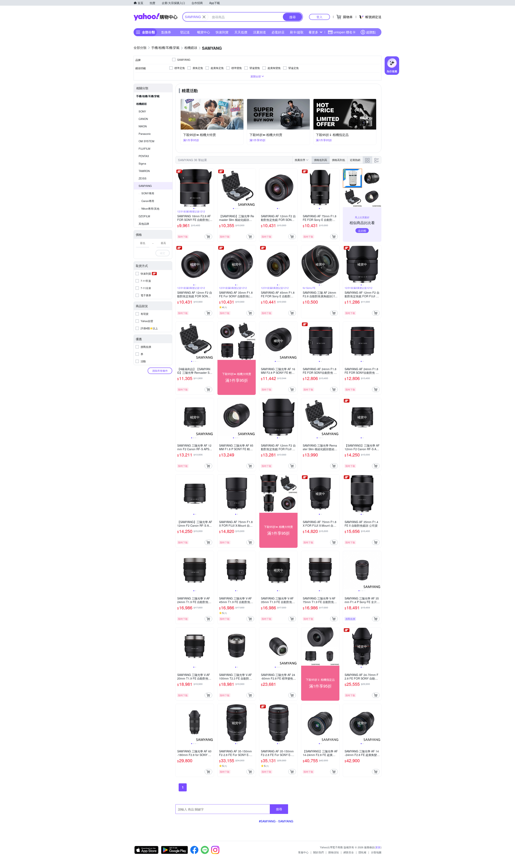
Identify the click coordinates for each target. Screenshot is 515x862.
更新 (378, 847)
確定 (162, 253)
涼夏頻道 (259, 32)
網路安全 (348, 852)
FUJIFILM (144, 148)
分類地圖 (376, 852)
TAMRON (144, 171)
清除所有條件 (160, 371)
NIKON (143, 126)
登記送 (185, 32)
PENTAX (144, 156)
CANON (143, 119)
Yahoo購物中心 (155, 17)
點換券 (166, 32)
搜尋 (279, 809)
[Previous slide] (178, 188)
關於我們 (318, 852)
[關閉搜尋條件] (204, 16)
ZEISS (142, 178)
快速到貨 (222, 32)
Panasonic (145, 134)
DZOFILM (144, 216)
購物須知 (333, 852)
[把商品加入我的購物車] (208, 236)
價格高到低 (338, 160)
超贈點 (371, 32)
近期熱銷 (355, 160)
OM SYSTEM (146, 141)
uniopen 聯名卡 (345, 32)
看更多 (313, 32)
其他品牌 (144, 224)
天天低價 (240, 32)
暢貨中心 (203, 32)
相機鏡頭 (141, 104)
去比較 (362, 231)
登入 (319, 17)
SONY (142, 111)
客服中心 (303, 852)
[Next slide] (211, 188)
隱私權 (362, 852)
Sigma (142, 163)
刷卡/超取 (297, 32)
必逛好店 (278, 32)
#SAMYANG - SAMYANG (276, 821)
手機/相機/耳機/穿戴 (148, 96)
